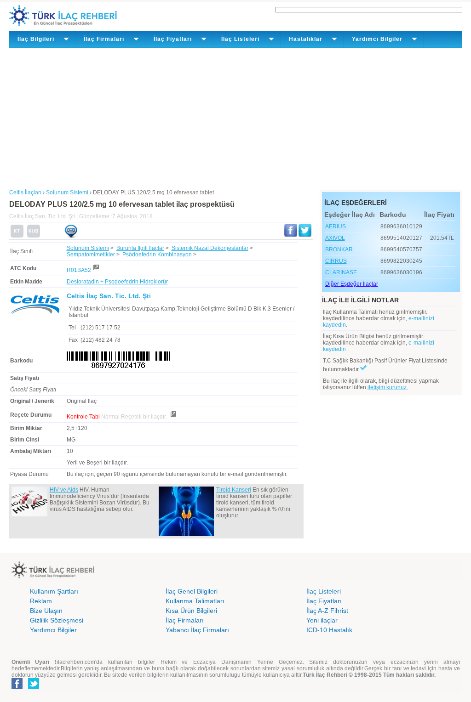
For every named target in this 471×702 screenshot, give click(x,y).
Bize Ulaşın (46, 610)
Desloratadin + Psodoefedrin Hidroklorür (117, 281)
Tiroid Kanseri (233, 490)
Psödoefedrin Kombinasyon (157, 254)
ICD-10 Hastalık (329, 630)
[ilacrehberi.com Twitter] (33, 687)
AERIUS (335, 226)
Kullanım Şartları (54, 591)
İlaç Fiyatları (324, 601)
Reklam (41, 601)
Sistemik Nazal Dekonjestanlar (210, 248)
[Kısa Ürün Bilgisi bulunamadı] (33, 235)
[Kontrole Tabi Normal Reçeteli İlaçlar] (173, 416)
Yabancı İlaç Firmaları (197, 630)
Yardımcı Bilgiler (53, 630)
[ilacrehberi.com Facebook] (17, 687)
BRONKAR (339, 249)
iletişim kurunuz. (388, 387)
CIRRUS (336, 261)
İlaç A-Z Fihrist (327, 610)
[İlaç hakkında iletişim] (70, 235)
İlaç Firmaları (185, 620)
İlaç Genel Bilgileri (192, 591)
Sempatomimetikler (91, 254)
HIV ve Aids (64, 490)
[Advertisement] (235, 117)
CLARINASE (341, 272)
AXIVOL (335, 238)
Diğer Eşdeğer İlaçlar (351, 284)
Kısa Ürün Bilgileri (191, 610)
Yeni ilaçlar (322, 620)
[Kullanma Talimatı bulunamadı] (17, 235)
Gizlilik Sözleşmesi (56, 620)
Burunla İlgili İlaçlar (140, 248)
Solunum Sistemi (88, 248)
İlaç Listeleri (323, 591)
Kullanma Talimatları (195, 601)
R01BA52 (79, 270)
